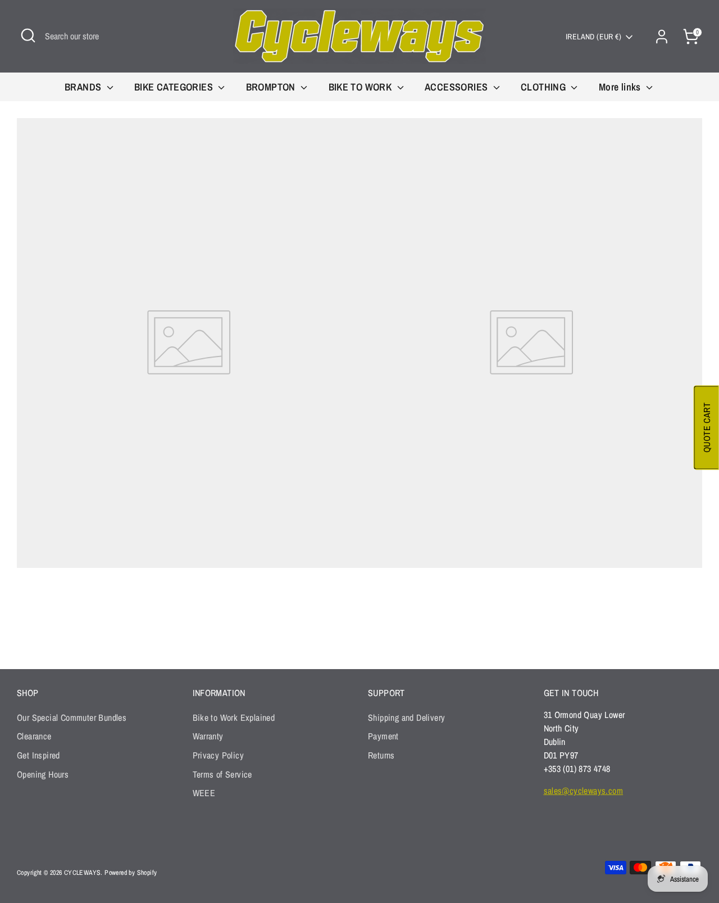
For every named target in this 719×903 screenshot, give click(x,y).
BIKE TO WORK (361, 87)
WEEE (204, 793)
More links (621, 87)
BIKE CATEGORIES (174, 87)
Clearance (34, 736)
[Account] (661, 36)
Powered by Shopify (130, 872)
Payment (383, 736)
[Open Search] (28, 35)
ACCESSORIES (457, 87)
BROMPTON (272, 87)
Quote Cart (706, 428)
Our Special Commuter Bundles (71, 717)
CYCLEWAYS (82, 872)
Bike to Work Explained (234, 717)
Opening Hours (43, 774)
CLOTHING (544, 87)
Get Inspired (38, 755)
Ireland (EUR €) (593, 36)
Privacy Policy (218, 755)
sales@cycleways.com (584, 790)
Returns (381, 755)
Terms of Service (222, 774)
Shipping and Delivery (406, 717)
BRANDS (84, 87)
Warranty (208, 736)
